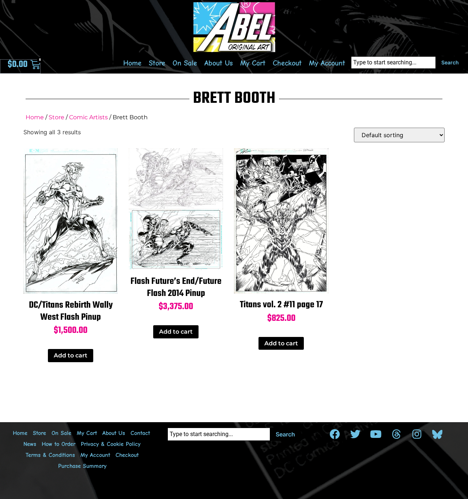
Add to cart (70, 355)
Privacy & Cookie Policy (110, 444)
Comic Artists (88, 117)
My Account (327, 63)
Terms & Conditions (50, 455)
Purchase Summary (82, 466)
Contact (140, 433)
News (29, 444)
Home (132, 63)
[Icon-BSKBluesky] (437, 434)
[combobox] (393, 62)
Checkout (287, 63)
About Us (218, 63)
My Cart (252, 63)
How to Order (58, 444)
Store (157, 63)
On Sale (185, 63)
